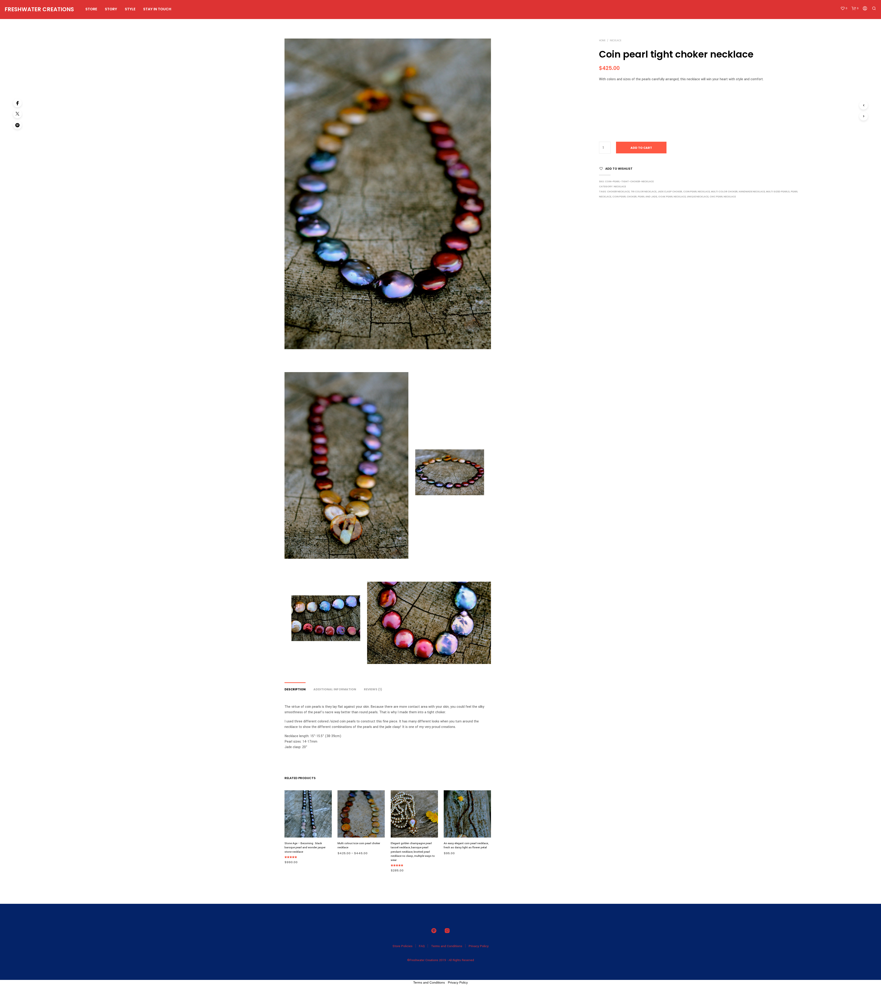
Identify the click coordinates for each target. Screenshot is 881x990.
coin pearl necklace (696, 191)
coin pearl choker (624, 196)
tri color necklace (643, 191)
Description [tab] (295, 689)
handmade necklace (752, 191)
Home (602, 40)
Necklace (615, 40)
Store (91, 9)
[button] (843, 8)
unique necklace (697, 196)
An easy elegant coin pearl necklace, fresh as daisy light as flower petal (466, 845)
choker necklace (618, 191)
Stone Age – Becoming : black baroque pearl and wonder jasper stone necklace (305, 847)
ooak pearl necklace (672, 196)
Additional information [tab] (334, 689)
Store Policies (403, 946)
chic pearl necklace (723, 196)
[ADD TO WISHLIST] (308, 829)
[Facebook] (17, 103)
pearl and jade (647, 196)
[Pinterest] (17, 125)
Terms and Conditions (446, 946)
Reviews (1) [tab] (373, 689)
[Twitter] (17, 114)
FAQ (422, 946)
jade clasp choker (670, 191)
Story (111, 9)
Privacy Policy (479, 946)
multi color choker (724, 191)
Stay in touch (157, 9)
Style (130, 9)
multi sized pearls (778, 191)
